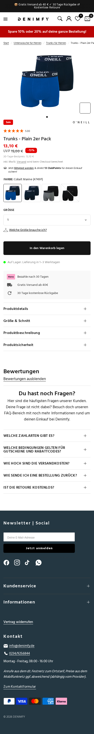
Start (6, 43)
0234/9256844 (19, 653)
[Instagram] (19, 563)
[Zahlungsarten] (47, 702)
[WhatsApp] (41, 563)
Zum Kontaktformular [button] (19, 687)
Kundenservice (19, 586)
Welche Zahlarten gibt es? (28, 436)
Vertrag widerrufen (18, 622)
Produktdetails (15, 309)
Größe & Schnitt (16, 321)
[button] (16, 131)
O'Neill (82, 122)
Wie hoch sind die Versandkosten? (36, 463)
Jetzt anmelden (39, 548)
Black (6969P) (70, 193)
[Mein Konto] (69, 18)
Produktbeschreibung (21, 333)
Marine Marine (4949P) (32, 193)
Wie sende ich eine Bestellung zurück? (40, 475)
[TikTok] (30, 563)
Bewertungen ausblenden (24, 379)
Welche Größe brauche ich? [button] (28, 230)
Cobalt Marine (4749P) (12, 193)
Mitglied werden (24, 168)
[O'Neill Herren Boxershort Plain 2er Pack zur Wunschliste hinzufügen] (85, 108)
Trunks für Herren (56, 43)
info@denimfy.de (21, 646)
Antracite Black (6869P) (51, 193)
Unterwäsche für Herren (27, 43)
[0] (87, 19)
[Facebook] (8, 563)
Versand (21, 162)
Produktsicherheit (18, 345)
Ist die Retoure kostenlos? (28, 487)
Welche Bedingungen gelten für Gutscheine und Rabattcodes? (34, 449)
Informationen (19, 602)
